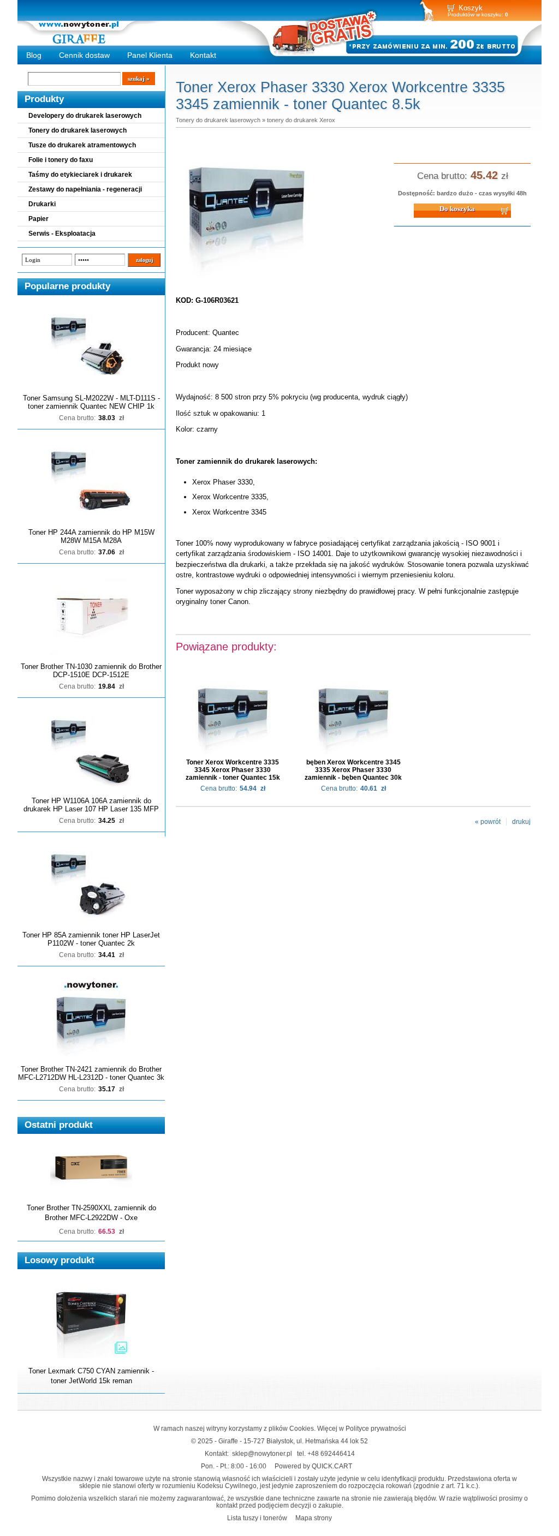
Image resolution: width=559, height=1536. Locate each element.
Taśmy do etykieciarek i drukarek (80, 174)
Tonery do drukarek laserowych (77, 130)
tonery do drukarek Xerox (301, 120)
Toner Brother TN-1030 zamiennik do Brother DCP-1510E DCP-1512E (91, 670)
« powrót (488, 822)
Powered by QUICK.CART (313, 1465)
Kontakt (203, 55)
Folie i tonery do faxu (60, 160)
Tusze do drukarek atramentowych (82, 145)
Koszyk (471, 8)
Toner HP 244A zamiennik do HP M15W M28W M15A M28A (91, 536)
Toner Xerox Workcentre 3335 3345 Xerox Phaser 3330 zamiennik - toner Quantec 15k (233, 769)
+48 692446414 (331, 1453)
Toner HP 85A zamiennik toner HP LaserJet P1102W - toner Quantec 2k (91, 939)
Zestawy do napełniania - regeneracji (85, 189)
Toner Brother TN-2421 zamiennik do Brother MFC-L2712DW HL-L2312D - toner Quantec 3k (91, 1073)
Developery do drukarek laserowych (84, 115)
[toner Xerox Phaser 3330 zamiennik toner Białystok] (247, 278)
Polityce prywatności (376, 1428)
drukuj (521, 822)
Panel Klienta (150, 55)
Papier (38, 219)
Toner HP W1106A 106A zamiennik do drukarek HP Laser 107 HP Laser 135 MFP (91, 805)
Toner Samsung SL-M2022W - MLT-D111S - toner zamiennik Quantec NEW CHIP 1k (91, 402)
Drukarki (42, 204)
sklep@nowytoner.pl (262, 1453)
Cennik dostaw (84, 55)
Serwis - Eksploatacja (62, 233)
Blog (33, 55)
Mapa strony (313, 1517)
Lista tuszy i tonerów (257, 1517)
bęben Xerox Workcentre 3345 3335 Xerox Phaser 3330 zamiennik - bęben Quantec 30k (353, 769)
